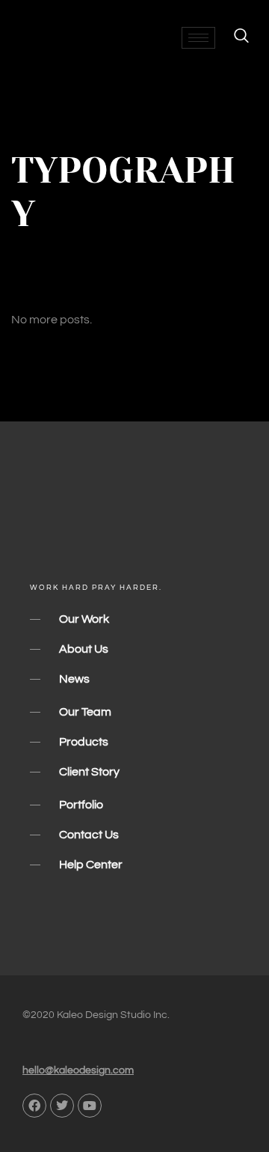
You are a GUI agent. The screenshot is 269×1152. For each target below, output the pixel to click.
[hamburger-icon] (198, 38)
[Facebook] (34, 1106)
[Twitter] (62, 1106)
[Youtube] (90, 1106)
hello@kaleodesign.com (78, 1070)
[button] (234, 37)
